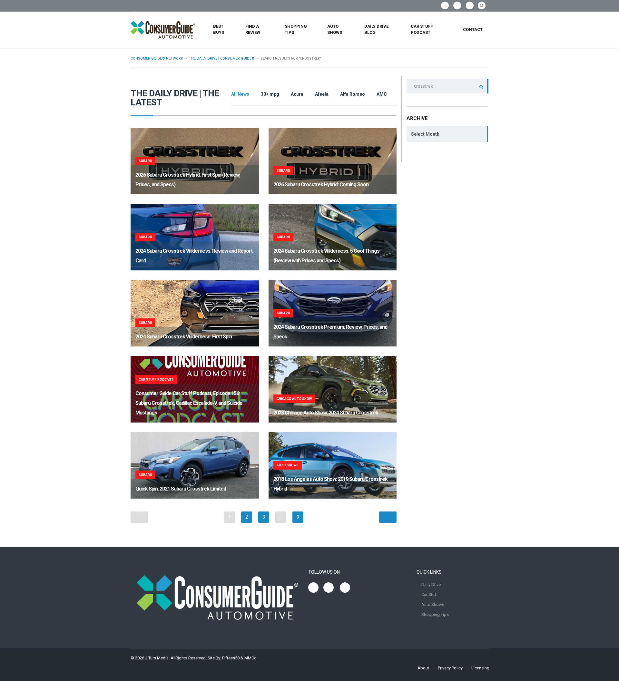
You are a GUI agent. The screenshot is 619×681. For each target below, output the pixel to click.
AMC (382, 94)
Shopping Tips (296, 29)
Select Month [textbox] (425, 134)
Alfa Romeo (352, 94)
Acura (297, 94)
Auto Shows (334, 29)
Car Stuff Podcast (422, 29)
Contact (473, 29)
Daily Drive (431, 584)
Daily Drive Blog (376, 29)
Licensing (480, 668)
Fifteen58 (231, 658)
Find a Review (252, 29)
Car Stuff (429, 594)
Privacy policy (450, 668)
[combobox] (447, 134)
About (423, 668)
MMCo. (251, 658)
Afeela (322, 94)
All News (240, 94)
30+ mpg (270, 94)
